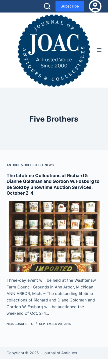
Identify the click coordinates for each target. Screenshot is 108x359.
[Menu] (99, 50)
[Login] (95, 6)
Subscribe (70, 6)
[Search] (47, 6)
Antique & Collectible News (30, 165)
